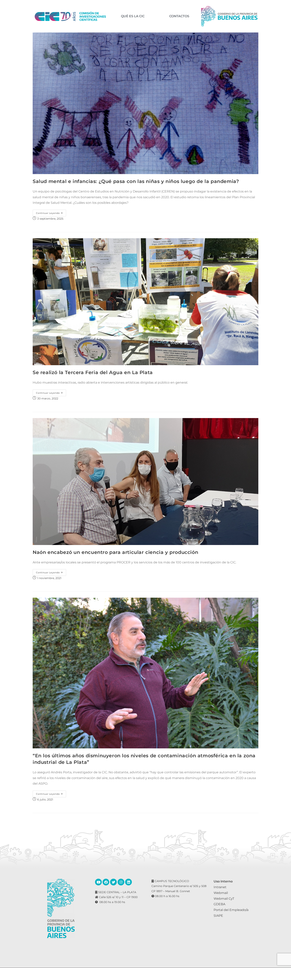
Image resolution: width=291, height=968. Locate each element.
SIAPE (218, 916)
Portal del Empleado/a (231, 910)
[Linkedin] (128, 882)
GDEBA (219, 904)
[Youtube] (98, 882)
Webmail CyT (224, 898)
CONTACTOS (179, 16)
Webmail (221, 893)
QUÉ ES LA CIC (133, 16)
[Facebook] (106, 882)
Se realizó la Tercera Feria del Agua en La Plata (93, 372)
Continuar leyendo (51, 212)
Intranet (220, 887)
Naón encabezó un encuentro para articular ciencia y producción (115, 552)
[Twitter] (113, 882)
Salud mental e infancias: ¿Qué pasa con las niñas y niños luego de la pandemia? (136, 181)
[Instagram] (121, 882)
